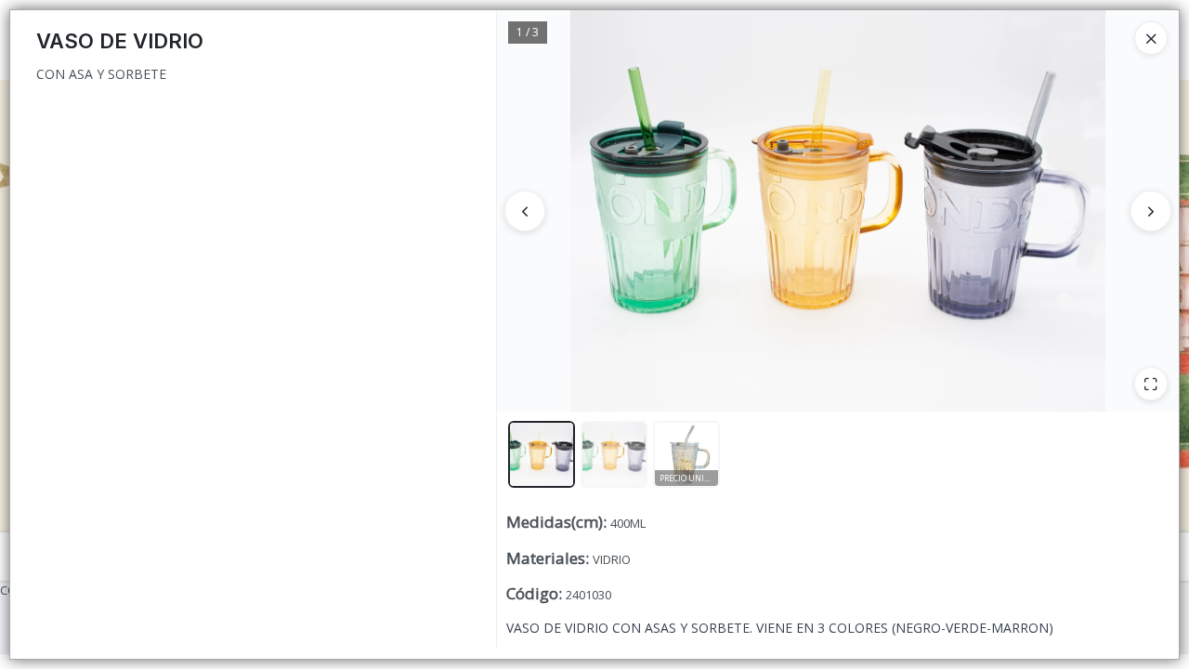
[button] (541, 454)
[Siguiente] (1150, 210)
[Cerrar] (1151, 38)
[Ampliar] (1151, 383)
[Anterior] (524, 210)
